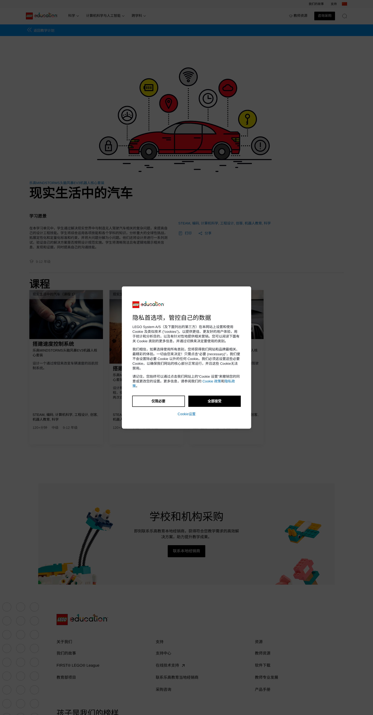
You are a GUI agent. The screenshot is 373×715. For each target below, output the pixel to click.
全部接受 (214, 401)
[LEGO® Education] (148, 304)
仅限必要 (158, 401)
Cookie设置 (187, 414)
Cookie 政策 (211, 381)
